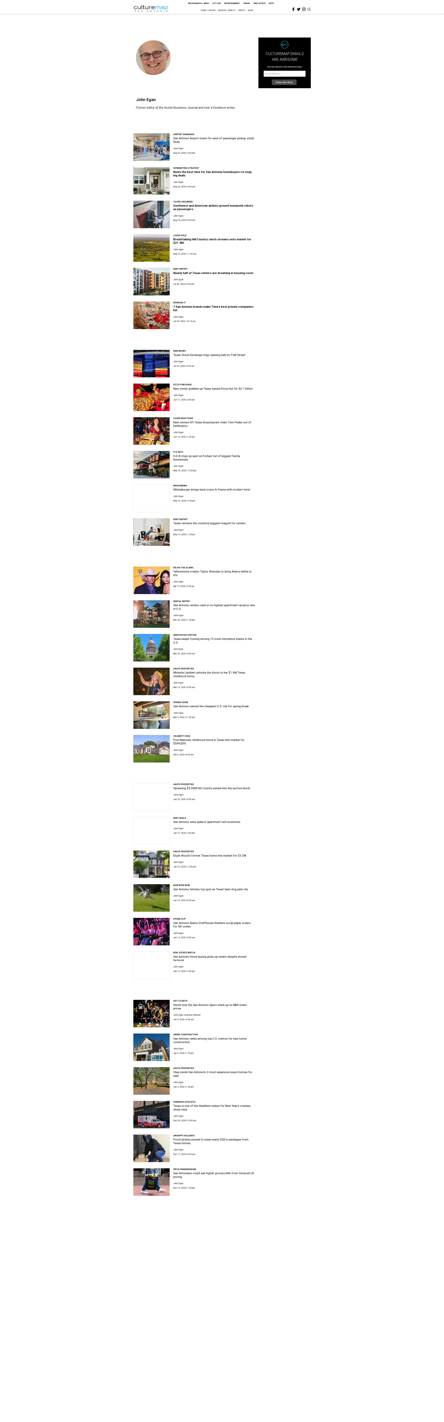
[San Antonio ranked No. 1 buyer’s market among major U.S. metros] (151, 1264)
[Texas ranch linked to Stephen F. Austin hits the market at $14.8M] (151, 1365)
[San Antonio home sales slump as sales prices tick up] (151, 1331)
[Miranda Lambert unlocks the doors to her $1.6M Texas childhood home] (151, 681)
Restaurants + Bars (198, 3)
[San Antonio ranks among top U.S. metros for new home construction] (151, 1047)
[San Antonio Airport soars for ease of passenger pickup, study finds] (151, 147)
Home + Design (208, 10)
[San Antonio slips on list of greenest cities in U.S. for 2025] (151, 1399)
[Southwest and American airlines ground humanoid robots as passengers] (151, 214)
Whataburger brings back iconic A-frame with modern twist (211, 489)
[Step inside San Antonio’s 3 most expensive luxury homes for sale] (151, 1081)
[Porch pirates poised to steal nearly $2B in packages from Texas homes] (151, 1148)
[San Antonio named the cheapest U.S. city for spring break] (151, 715)
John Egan (178, 148)
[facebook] (293, 9)
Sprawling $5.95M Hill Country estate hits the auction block (211, 788)
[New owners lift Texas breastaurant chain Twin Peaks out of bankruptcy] (151, 431)
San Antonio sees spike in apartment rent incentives (206, 822)
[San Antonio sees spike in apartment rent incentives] (151, 831)
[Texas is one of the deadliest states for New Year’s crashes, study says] (151, 1115)
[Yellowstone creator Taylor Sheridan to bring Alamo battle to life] (151, 580)
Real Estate (259, 3)
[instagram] (304, 9)
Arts (271, 3)
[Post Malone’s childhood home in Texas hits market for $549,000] (151, 749)
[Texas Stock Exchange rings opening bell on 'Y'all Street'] (151, 364)
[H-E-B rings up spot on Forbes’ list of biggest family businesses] (151, 465)
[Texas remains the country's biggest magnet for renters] (151, 532)
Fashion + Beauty (227, 10)
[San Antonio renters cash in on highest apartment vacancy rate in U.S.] (151, 614)
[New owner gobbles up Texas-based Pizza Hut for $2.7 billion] (151, 397)
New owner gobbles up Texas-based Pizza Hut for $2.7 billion (213, 388)
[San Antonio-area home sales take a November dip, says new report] (151, 1230)
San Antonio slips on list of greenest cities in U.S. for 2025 (211, 1390)
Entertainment (232, 3)
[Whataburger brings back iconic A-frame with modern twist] (151, 498)
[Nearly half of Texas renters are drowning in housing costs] (151, 282)
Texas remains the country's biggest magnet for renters (209, 523)
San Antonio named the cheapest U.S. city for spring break (211, 706)
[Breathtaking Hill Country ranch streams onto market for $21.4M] (151, 248)
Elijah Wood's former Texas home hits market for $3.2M (209, 855)
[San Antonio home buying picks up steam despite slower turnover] (151, 965)
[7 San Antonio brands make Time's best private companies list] (151, 315)
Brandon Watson (193, 1015)
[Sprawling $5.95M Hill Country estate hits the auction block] (151, 797)
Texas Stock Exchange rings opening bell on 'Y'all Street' (209, 355)
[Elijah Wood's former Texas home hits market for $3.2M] (151, 864)
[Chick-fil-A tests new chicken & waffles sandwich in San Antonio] (151, 1298)
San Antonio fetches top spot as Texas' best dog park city (210, 889)
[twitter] (298, 9)
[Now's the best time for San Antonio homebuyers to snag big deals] (151, 181)
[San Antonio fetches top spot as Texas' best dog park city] (151, 898)
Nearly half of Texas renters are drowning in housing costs (213, 273)
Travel (246, 3)
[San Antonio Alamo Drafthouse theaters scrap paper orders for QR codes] (151, 932)
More (250, 10)
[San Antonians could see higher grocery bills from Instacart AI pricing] (151, 1182)
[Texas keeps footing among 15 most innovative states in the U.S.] (151, 648)
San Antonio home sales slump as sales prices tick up (208, 1322)
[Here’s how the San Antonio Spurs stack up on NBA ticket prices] (151, 1013)
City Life (216, 3)
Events (241, 10)
